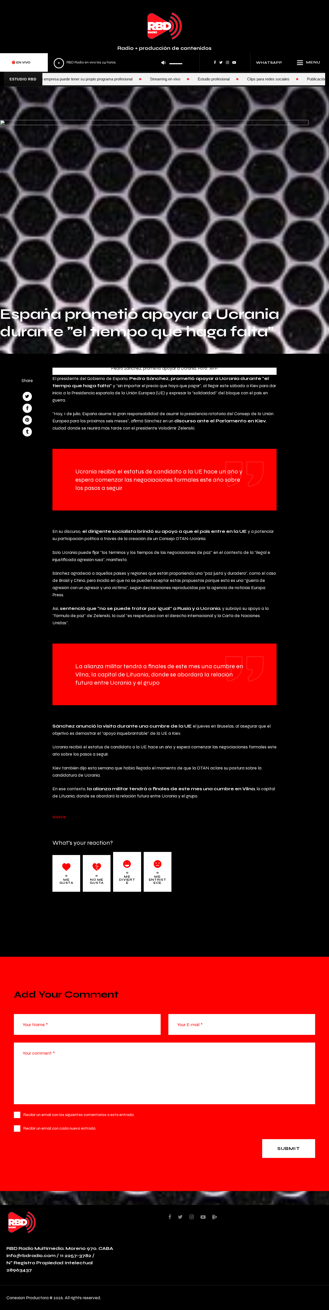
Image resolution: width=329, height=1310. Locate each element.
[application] (118, 62)
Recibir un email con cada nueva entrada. (59, 1128)
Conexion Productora (27, 1297)
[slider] (175, 62)
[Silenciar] (163, 62)
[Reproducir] (59, 63)
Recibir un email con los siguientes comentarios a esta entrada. (78, 1114)
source (59, 816)
